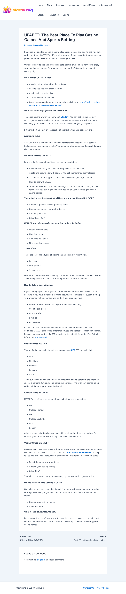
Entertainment (105, 5)
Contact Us (88, 588)
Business (60, 5)
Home (40, 5)
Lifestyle (42, 15)
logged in (41, 559)
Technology (73, 5)
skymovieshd (41, 337)
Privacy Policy (102, 588)
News (49, 5)
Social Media (89, 5)
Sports (66, 15)
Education (54, 15)
